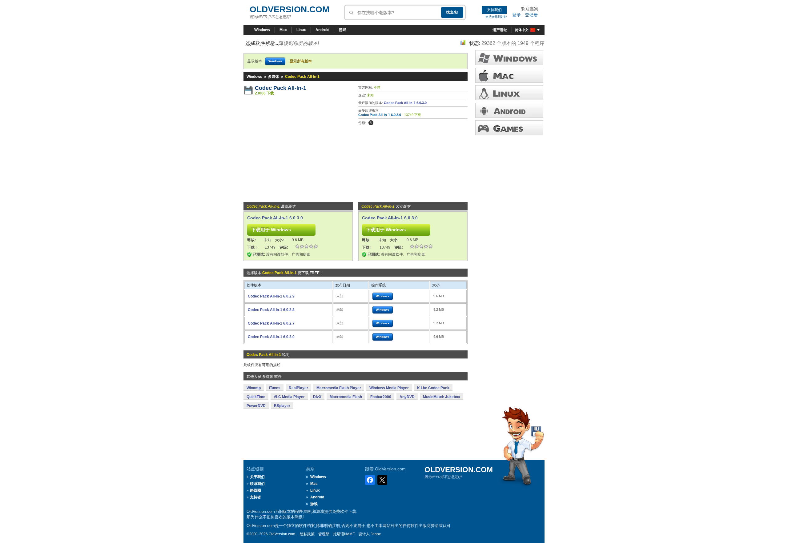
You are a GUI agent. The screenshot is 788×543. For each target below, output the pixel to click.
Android (322, 30)
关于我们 (257, 477)
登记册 (531, 14)
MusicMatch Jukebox (441, 397)
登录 (516, 14)
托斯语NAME (344, 534)
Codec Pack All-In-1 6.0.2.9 (271, 296)
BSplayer (282, 406)
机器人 (509, 110)
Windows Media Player (389, 388)
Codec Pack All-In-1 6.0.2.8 (271, 310)
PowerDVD (256, 406)
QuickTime (256, 397)
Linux (301, 30)
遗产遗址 (499, 30)
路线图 (255, 490)
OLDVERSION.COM (289, 9)
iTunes (274, 388)
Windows (262, 30)
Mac (283, 30)
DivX (317, 397)
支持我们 (494, 10)
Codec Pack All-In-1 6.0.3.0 (405, 103)
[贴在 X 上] (370, 122)
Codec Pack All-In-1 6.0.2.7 (271, 323)
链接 (509, 92)
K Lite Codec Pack (433, 388)
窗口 (509, 57)
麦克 (509, 75)
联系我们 (257, 483)
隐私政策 (307, 534)
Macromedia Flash (346, 397)
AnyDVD (407, 397)
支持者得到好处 (496, 16)
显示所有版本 (301, 61)
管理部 (323, 534)
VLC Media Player (289, 397)
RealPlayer (298, 388)
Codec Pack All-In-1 (280, 88)
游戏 (342, 30)
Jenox (376, 534)
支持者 (255, 497)
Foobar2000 (380, 397)
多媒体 (273, 76)
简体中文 (522, 30)
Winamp (254, 388)
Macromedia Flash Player (338, 388)
